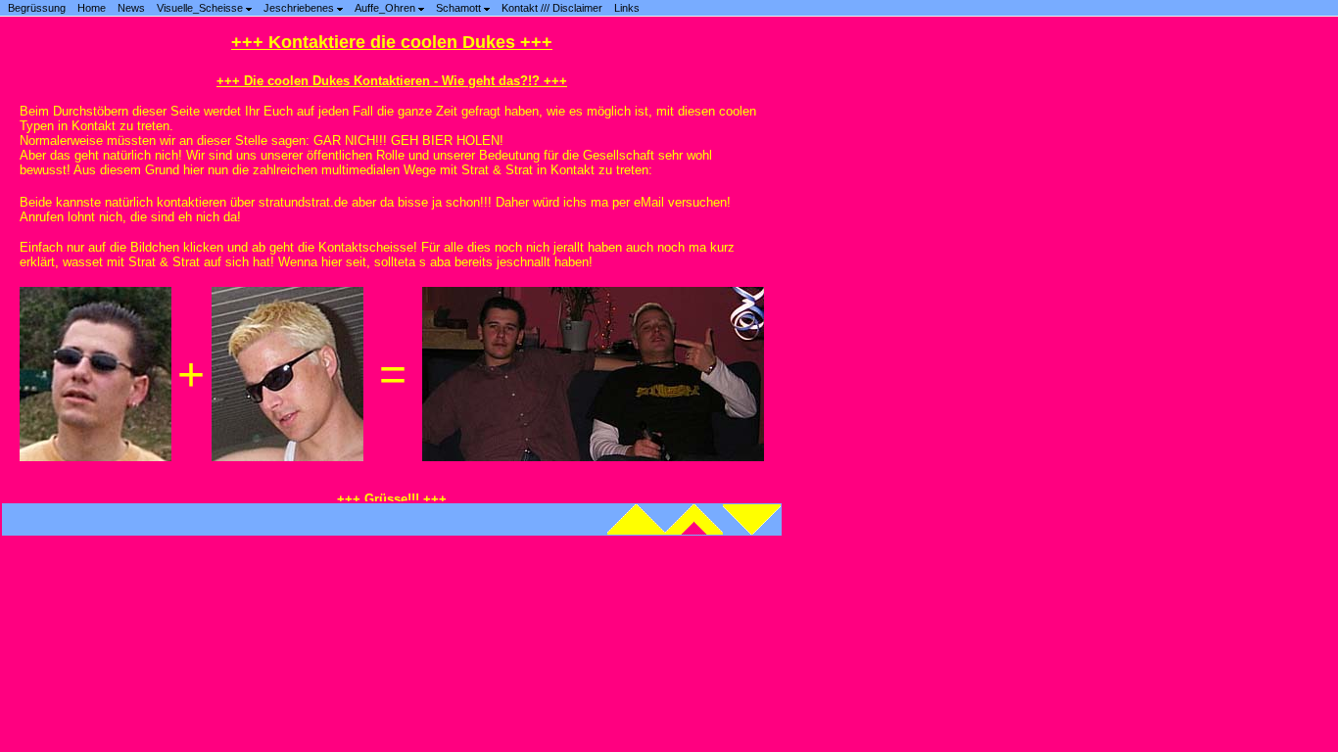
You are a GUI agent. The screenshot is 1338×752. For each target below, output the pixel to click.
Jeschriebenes (300, 8)
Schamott (460, 8)
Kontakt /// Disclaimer (552, 8)
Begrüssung (37, 8)
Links (627, 8)
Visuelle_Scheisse (201, 8)
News (131, 8)
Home (91, 8)
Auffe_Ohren (386, 8)
